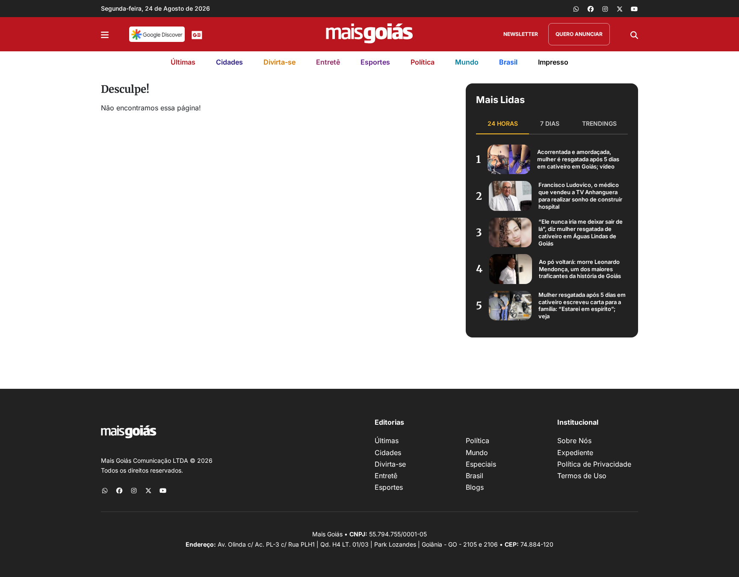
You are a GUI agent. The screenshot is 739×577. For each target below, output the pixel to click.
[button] (105, 34)
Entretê (328, 62)
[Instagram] (605, 8)
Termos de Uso (581, 475)
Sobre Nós (574, 440)
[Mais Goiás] (369, 34)
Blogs (475, 487)
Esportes (375, 62)
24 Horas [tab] (503, 123)
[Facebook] (590, 8)
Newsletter (520, 34)
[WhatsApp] (576, 8)
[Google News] (197, 34)
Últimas (183, 62)
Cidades (229, 62)
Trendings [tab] (599, 123)
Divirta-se (279, 62)
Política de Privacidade (594, 464)
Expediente (575, 452)
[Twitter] (620, 8)
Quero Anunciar (579, 34)
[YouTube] (634, 8)
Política (423, 62)
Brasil (508, 62)
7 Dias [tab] (549, 123)
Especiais (481, 464)
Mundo (467, 62)
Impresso (553, 62)
